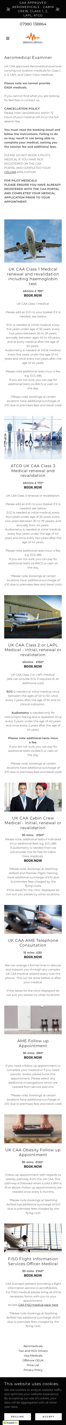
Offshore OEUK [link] (33, 1360)
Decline (17, 1416)
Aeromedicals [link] (33, 1346)
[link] (32, 38)
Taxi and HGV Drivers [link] (33, 1351)
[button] (8, 38)
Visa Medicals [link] (33, 1355)
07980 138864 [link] (33, 24)
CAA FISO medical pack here (38, 1305)
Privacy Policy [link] (33, 1370)
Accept (48, 1416)
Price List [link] (33, 1365)
